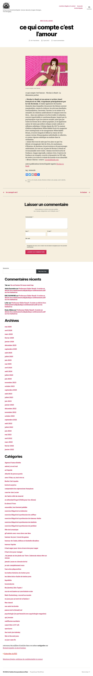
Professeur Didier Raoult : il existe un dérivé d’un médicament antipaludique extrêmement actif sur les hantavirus (25, 290)
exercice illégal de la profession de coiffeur (20, 515)
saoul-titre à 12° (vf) (12, 625)
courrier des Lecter (12, 492)
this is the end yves (12, 636)
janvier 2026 (9, 342)
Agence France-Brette (13, 463)
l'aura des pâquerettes (13, 569)
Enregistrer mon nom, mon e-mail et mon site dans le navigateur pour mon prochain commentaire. (47, 246)
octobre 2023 (10, 386)
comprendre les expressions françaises (19, 489)
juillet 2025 (9, 356)
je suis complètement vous (14, 565)
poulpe (55, 180)
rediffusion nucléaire (12, 621)
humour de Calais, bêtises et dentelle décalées (22, 541)
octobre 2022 (10, 416)
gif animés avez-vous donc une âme (18, 533)
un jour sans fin (10, 640)
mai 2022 (8, 435)
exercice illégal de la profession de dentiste (21, 522)
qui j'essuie (9, 617)
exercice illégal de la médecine (16, 511)
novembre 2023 (10, 382)
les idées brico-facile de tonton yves (18, 576)
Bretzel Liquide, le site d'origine (14, 648)
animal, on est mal (11, 466)
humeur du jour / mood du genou (17, 537)
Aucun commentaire (58, 40)
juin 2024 (8, 379)
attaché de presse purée (14, 474)
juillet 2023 (9, 397)
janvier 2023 (9, 405)
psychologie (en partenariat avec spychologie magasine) (25, 614)
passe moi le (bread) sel (13, 610)
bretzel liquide (78, 8)
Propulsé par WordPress (37, 672)
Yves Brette (36, 40)
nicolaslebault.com (52, 160)
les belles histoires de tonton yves (17, 573)
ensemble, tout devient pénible (16, 507)
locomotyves (9, 584)
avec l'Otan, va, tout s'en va (14, 477)
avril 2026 (8, 330)
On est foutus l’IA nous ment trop (21, 285)
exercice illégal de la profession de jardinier (21, 526)
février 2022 (9, 446)
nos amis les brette (12, 606)
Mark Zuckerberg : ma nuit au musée (18, 595)
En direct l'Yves (10, 503)
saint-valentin (61, 180)
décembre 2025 (10, 345)
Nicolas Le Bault (46, 180)
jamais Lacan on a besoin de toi (16, 562)
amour (29, 180)
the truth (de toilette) (12, 632)
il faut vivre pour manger (13, 552)
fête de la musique (11, 530)
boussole (80, 6)
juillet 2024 (9, 375)
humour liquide (10, 544)
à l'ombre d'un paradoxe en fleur (18, 672)
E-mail (49, 231)
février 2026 (9, 338)
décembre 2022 (10, 409)
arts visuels (34, 180)
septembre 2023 (11, 390)
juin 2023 (8, 401)
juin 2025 (8, 360)
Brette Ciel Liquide (46, 20)
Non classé (9, 603)
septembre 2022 (11, 420)
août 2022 (8, 423)
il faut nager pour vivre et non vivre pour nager (21, 548)
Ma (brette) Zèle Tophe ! (13, 588)
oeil (52, 180)
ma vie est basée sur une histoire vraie (19, 591)
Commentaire (29, 217)
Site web (27, 238)
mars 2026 (9, 334)
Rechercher (6, 268)
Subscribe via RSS (10, 654)
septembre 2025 (11, 349)
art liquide (8, 470)
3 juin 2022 (46, 40)
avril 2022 (8, 438)
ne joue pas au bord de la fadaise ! (17, 599)
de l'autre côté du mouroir (14, 496)
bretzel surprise (10, 485)
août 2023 (8, 394)
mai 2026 (8, 327)
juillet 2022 (9, 427)
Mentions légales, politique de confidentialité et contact (23, 659)
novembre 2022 (10, 412)
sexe (28, 181)
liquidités (8, 580)
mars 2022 (9, 442)
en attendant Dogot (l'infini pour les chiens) (20, 500)
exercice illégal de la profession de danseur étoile (23, 518)
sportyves (8, 629)
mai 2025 (8, 364)
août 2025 (8, 353)
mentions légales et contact (67, 6)
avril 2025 (8, 368)
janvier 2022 (9, 449)
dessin (39, 180)
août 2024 (8, 371)
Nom (27, 231)
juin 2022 (8, 431)
